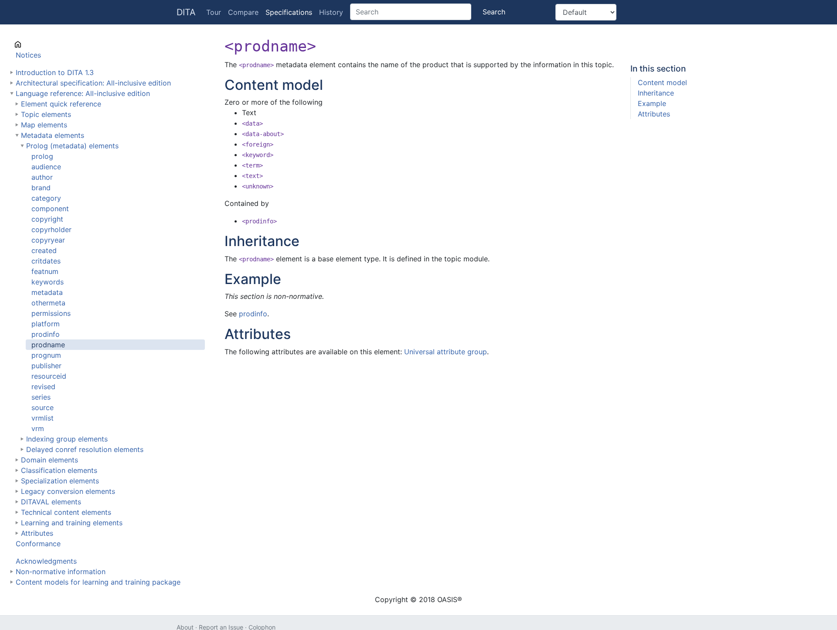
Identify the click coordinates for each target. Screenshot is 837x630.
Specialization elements (60, 480)
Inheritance (656, 93)
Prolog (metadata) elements (72, 145)
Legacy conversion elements (68, 491)
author (42, 177)
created (44, 250)
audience (46, 166)
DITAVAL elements (51, 501)
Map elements (44, 124)
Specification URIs (46, 44)
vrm (37, 428)
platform (45, 323)
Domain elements (49, 459)
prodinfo (45, 334)
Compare (243, 12)
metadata (47, 292)
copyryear (48, 240)
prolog (42, 156)
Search (494, 11)
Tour (213, 12)
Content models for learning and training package (98, 582)
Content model (662, 82)
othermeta (48, 302)
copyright (47, 219)
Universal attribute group (445, 351)
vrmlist (42, 418)
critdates (46, 261)
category (46, 198)
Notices (28, 55)
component (50, 208)
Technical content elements (66, 512)
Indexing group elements (67, 439)
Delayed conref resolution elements (84, 449)
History (331, 12)
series (41, 397)
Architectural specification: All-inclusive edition (93, 83)
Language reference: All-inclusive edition (83, 93)
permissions (51, 313)
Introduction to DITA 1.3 (55, 72)
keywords (47, 281)
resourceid (48, 376)
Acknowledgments (46, 561)
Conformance (38, 543)
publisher (46, 365)
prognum (46, 355)
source (42, 407)
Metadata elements (52, 135)
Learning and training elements (71, 522)
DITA (186, 12)
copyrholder (51, 229)
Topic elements (46, 114)
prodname (48, 344)
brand (41, 187)
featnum (44, 271)
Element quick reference (61, 103)
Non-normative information (60, 571)
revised (43, 386)
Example (652, 103)
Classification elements (59, 470)
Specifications (288, 12)
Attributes (37, 533)
